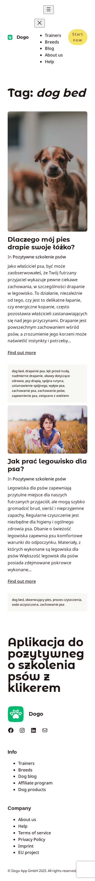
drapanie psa (35, 371)
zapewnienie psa (24, 395)
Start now (77, 37)
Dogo (23, 37)
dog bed (18, 371)
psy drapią (33, 381)
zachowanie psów (51, 390)
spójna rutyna (52, 381)
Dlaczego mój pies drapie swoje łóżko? (41, 243)
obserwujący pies (38, 599)
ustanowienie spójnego (29, 385)
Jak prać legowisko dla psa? (47, 465)
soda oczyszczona (25, 604)
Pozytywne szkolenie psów (39, 257)
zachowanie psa (24, 390)
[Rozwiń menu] (48, 9)
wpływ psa (56, 385)
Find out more (22, 352)
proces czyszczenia (67, 599)
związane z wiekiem (54, 395)
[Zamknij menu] (39, 23)
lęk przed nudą (57, 371)
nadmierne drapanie (27, 376)
